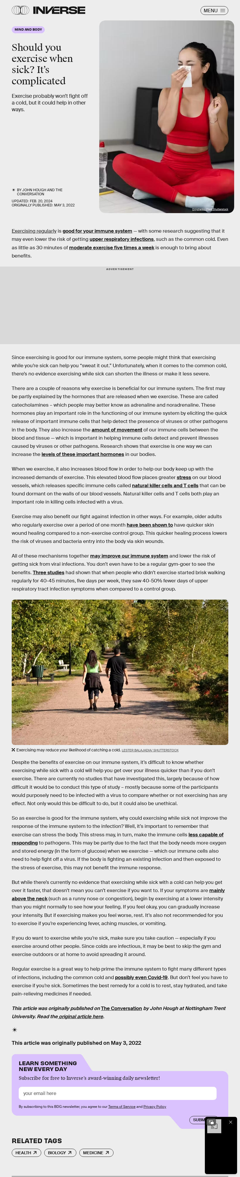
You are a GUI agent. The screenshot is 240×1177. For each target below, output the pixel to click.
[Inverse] (59, 10)
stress (184, 477)
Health (23, 1152)
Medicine (93, 1152)
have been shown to (150, 525)
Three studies (48, 573)
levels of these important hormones (83, 454)
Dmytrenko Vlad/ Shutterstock (210, 209)
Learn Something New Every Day (48, 1065)
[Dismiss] (230, 1122)
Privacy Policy (154, 1106)
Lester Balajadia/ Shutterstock (150, 750)
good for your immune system (97, 231)
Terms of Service (122, 1106)
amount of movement (117, 430)
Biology (57, 1152)
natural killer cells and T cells (165, 486)
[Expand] (211, 1122)
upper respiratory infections (122, 239)
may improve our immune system (129, 556)
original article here (80, 1017)
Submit (201, 1119)
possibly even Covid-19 (141, 977)
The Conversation (39, 192)
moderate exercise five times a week (111, 248)
